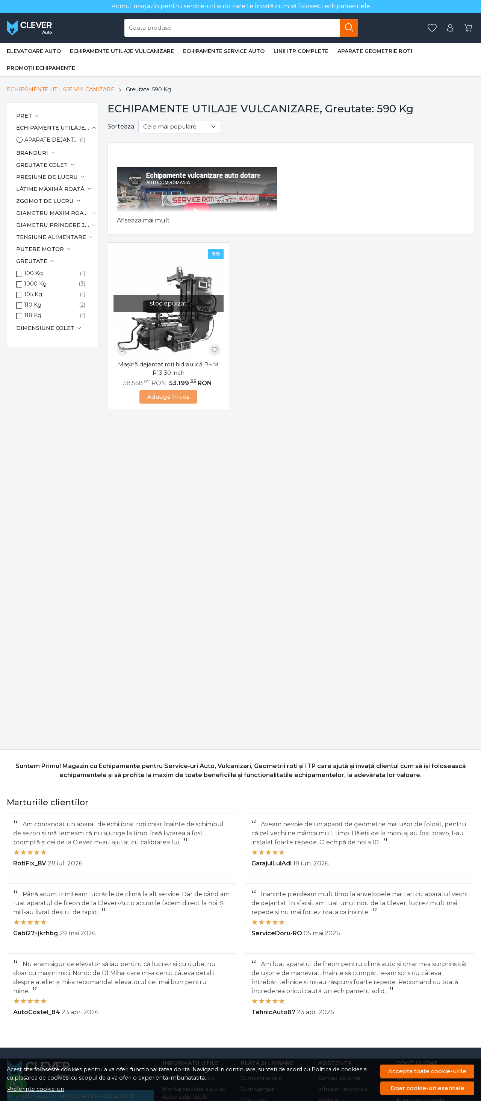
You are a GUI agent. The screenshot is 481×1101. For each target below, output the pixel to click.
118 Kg (32, 315)
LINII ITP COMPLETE (301, 51)
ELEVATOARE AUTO (34, 51)
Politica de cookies (337, 1069)
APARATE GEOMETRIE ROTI (374, 51)
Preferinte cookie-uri (35, 1089)
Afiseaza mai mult (143, 220)
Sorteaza (120, 126)
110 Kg (32, 304)
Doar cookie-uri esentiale (427, 1088)
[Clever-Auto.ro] (29, 28)
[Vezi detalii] (122, 350)
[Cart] (468, 28)
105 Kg (33, 294)
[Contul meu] (450, 28)
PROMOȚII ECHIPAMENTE (41, 68)
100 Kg (33, 273)
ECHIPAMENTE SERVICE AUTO (224, 51)
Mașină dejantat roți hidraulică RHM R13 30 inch (168, 369)
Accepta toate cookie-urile (427, 1071)
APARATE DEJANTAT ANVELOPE (52, 139)
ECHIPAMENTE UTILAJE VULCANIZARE (122, 51)
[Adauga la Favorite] (215, 350)
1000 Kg (35, 283)
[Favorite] (432, 28)
